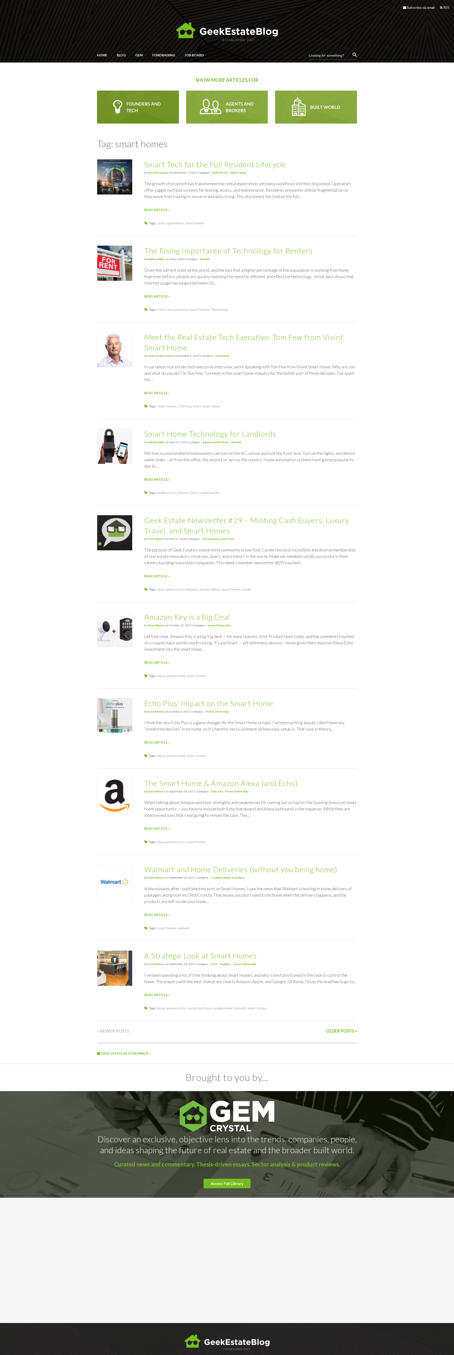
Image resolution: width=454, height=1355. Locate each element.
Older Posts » (341, 1031)
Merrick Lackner (158, 172)
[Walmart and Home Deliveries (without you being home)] (114, 898)
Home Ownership (218, 625)
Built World (219, 172)
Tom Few (184, 406)
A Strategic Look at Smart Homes (200, 955)
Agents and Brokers (216, 442)
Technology (219, 309)
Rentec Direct (188, 493)
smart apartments (170, 223)
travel (246, 589)
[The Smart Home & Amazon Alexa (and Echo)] (114, 812)
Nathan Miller (156, 259)
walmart (184, 928)
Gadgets (225, 964)
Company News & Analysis (228, 877)
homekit (240, 1008)
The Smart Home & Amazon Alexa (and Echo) (221, 783)
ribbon (215, 589)
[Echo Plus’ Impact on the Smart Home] (114, 732)
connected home (199, 1008)
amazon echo (175, 676)
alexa (161, 589)
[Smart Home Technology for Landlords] (114, 463)
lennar (204, 589)
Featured (217, 791)
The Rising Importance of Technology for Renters (228, 250)
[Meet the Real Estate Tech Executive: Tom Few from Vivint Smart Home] (114, 366)
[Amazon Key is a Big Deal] (114, 646)
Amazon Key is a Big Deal (187, 616)
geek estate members (182, 589)
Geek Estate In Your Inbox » (125, 1053)
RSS (446, 7)
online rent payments (173, 309)
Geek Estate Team (159, 355)
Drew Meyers (156, 539)
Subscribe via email (420, 7)
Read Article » (157, 210)
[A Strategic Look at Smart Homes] (114, 984)
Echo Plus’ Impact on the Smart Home (208, 703)
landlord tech (167, 493)
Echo (214, 964)
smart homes (194, 223)
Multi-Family (238, 172)
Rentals (205, 259)
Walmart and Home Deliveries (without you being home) (240, 869)
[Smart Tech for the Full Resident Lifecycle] (114, 193)
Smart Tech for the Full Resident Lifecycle (215, 164)
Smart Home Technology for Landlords (210, 433)
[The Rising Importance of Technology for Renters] (114, 279)
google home (222, 1008)
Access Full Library (227, 1183)
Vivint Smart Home (206, 406)
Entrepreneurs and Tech (218, 539)
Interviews (222, 355)
